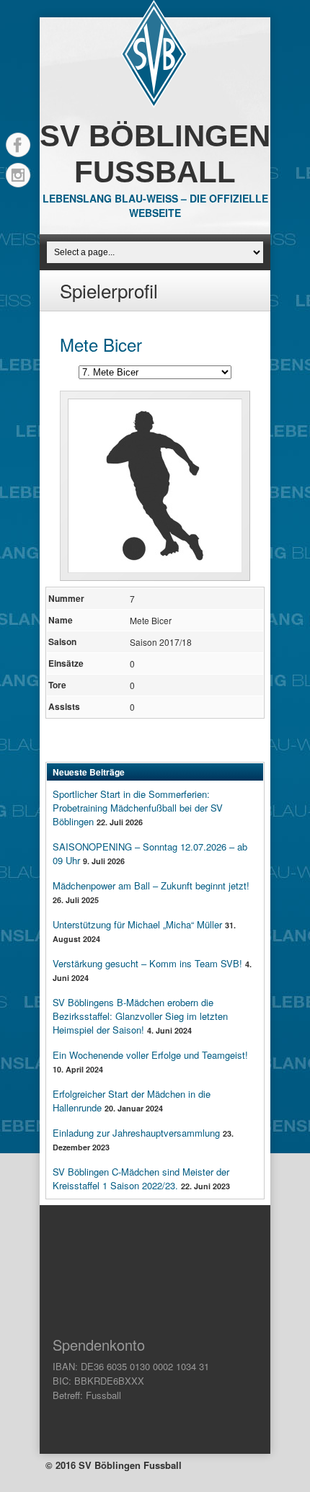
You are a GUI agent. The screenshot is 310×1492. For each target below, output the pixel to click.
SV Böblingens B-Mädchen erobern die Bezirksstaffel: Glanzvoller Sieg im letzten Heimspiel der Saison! (140, 1015)
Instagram (18, 175)
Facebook (18, 145)
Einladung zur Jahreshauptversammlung (136, 1133)
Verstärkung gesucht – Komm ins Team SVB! (147, 963)
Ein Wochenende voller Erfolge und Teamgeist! (150, 1055)
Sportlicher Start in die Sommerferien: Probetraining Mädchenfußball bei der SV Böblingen (138, 807)
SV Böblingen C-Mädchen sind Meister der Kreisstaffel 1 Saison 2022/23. (141, 1178)
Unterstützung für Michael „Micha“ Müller (137, 924)
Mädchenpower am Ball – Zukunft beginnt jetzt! (151, 885)
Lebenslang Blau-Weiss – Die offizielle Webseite (155, 205)
